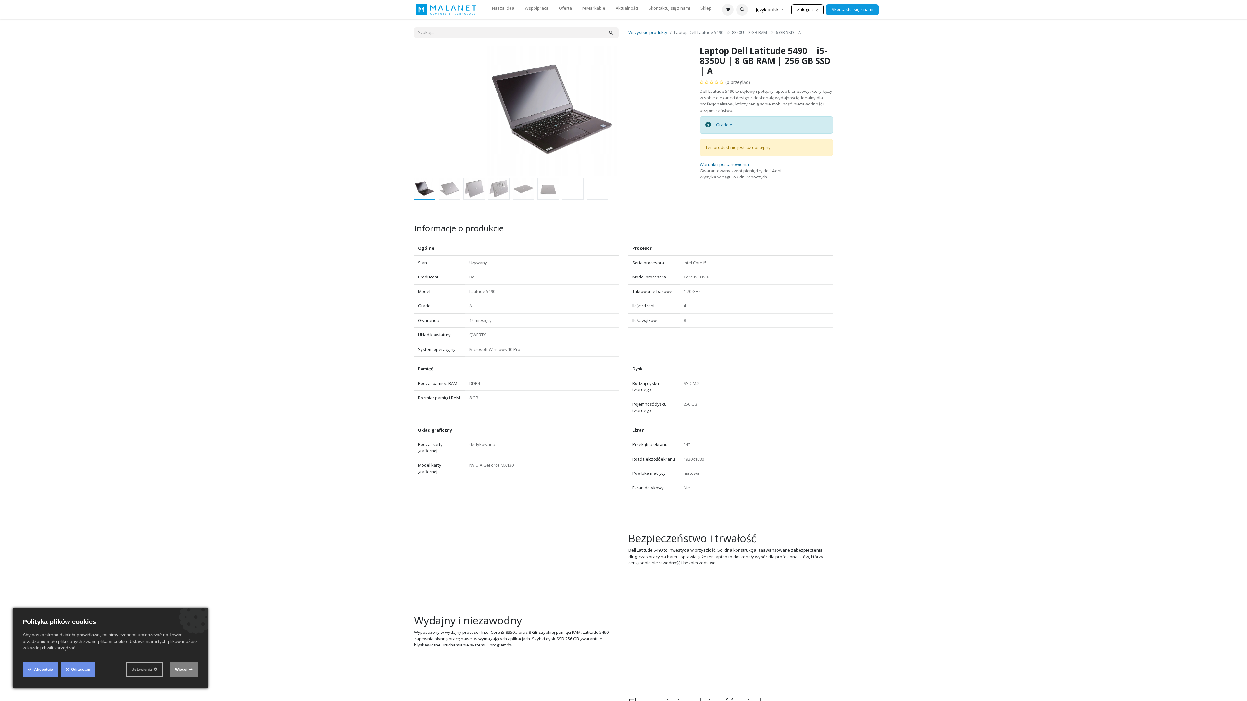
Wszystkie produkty (647, 32)
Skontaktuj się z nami (852, 9)
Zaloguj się (807, 9)
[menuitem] (503, 9)
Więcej (181, 669)
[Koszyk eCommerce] (728, 10)
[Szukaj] (611, 32)
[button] (742, 10)
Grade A (724, 125)
